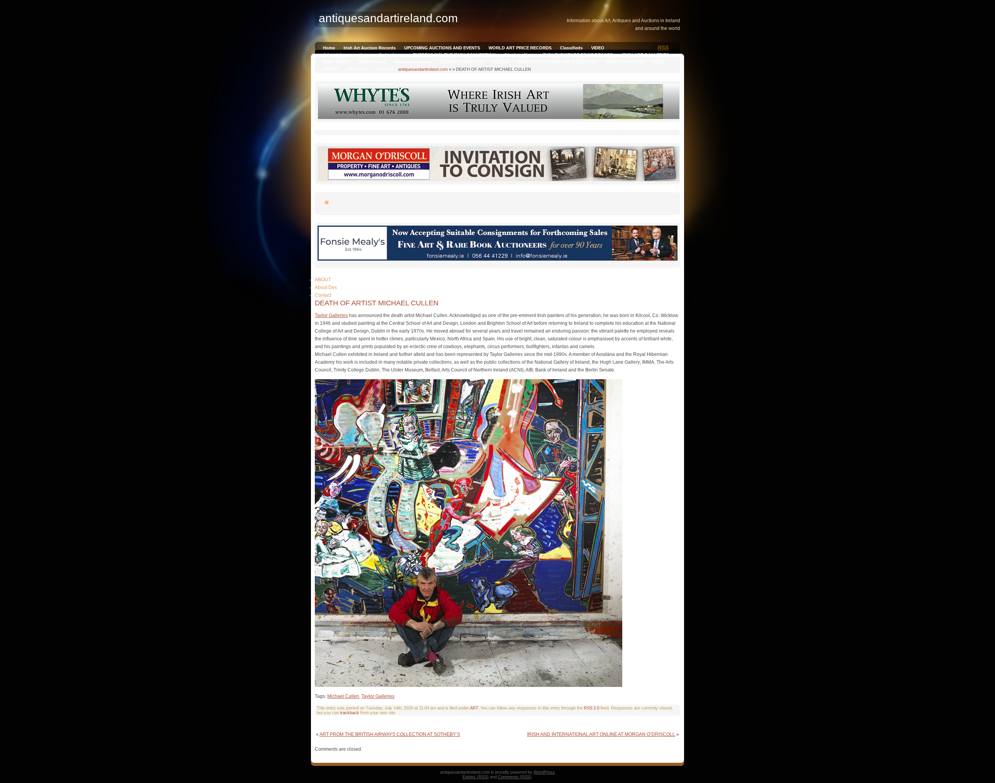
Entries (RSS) (476, 776)
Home (329, 48)
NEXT (658, 62)
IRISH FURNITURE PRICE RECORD (577, 55)
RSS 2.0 (591, 708)
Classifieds (571, 48)
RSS (663, 47)
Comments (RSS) (514, 776)
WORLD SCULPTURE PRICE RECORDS (557, 62)
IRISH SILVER (336, 62)
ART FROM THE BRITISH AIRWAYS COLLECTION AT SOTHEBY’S (389, 734)
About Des (358, 69)
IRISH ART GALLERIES (645, 55)
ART (474, 708)
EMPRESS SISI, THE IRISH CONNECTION (454, 55)
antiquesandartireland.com (423, 69)
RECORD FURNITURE (461, 62)
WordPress (544, 772)
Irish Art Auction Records (370, 48)
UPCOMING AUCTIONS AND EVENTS (442, 48)
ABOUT (331, 69)
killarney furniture (413, 62)
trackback (349, 712)
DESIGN (500, 62)
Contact (385, 69)
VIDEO (597, 48)
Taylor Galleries (331, 315)
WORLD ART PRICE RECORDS (520, 48)
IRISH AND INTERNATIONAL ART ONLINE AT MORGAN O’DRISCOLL (601, 734)
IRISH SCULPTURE (625, 62)
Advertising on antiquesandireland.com (363, 55)
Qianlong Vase (519, 55)
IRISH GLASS (372, 62)
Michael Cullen (343, 696)
